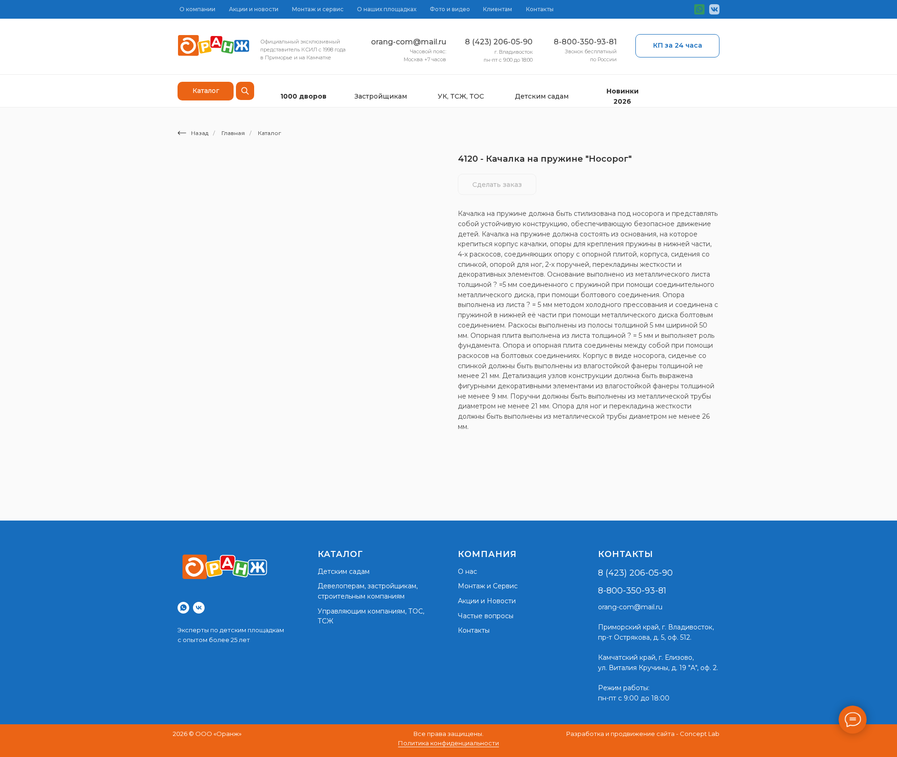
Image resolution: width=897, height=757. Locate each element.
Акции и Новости (487, 601)
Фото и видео (450, 9)
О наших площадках (386, 9)
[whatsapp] (183, 608)
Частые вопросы (485, 616)
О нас (467, 571)
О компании (197, 9)
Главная (233, 132)
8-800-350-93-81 (585, 41)
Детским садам (542, 96)
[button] (677, 45)
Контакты (540, 9)
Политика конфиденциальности (448, 743)
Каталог (269, 132)
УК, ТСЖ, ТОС (461, 96)
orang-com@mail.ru (408, 41)
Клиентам (497, 9)
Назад (199, 132)
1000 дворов (303, 96)
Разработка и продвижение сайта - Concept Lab (642, 733)
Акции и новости (253, 9)
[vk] (199, 608)
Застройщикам (381, 96)
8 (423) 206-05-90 (499, 41)
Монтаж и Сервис (488, 586)
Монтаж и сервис (317, 9)
